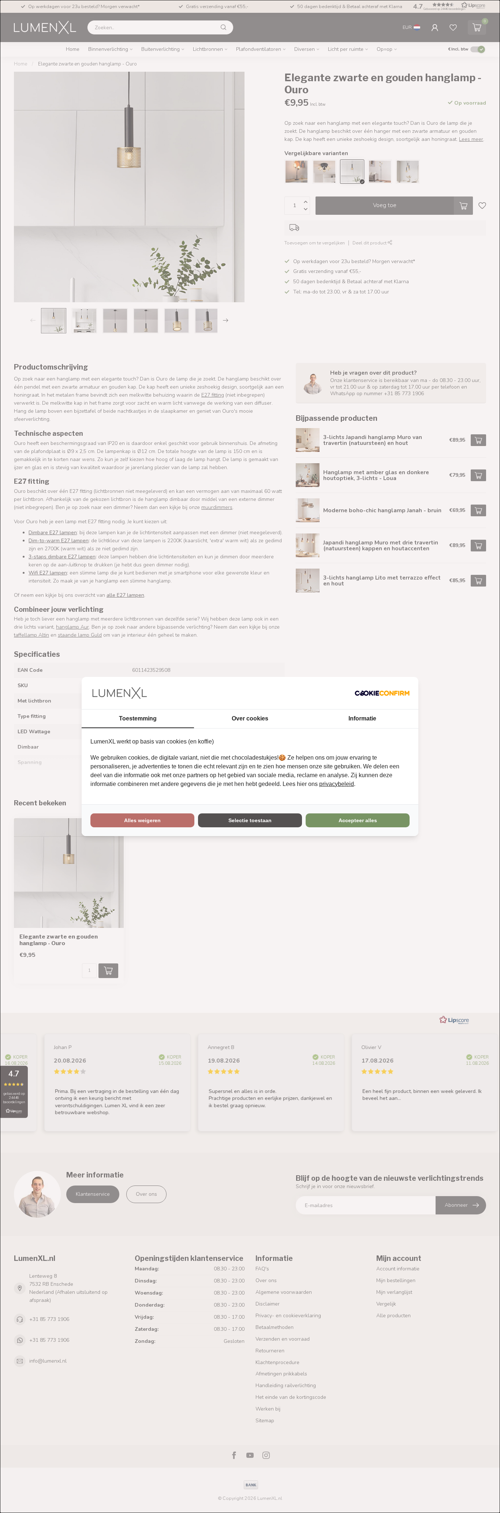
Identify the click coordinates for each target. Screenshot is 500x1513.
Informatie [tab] (362, 718)
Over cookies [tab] (250, 718)
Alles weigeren (142, 820)
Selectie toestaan (250, 820)
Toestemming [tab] (138, 718)
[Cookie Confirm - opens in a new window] (382, 693)
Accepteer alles (358, 820)
